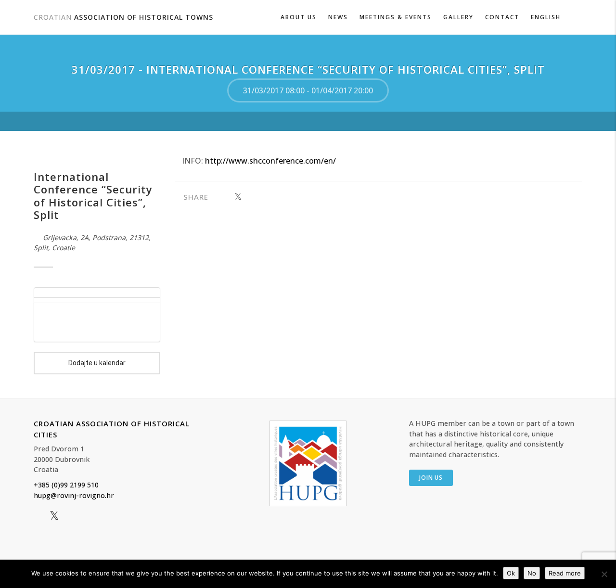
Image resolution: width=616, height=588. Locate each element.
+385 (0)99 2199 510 (66, 484)
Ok (511, 573)
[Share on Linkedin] (253, 197)
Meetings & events (395, 17)
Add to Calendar (97, 363)
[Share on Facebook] (223, 197)
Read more (565, 573)
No (531, 573)
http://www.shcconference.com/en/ (270, 160)
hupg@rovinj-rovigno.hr (74, 495)
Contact (502, 17)
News (338, 17)
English (546, 17)
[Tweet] (238, 197)
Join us (431, 477)
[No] (604, 574)
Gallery (458, 17)
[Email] (268, 197)
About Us (299, 17)
